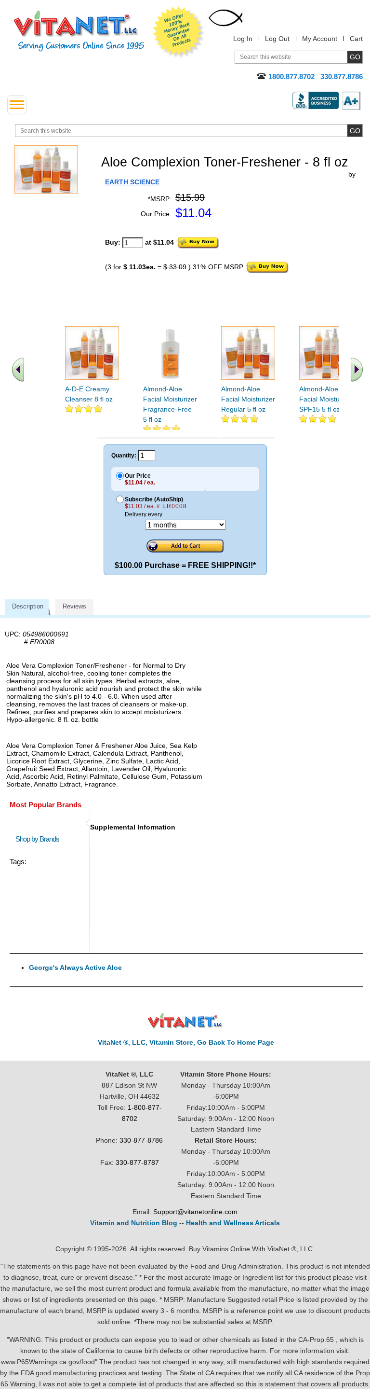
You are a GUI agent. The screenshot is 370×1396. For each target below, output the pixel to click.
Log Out (277, 38)
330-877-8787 (137, 1162)
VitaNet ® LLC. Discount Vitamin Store (185, 1021)
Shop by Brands (39, 839)
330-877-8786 (141, 1140)
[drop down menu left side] (16, 104)
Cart (356, 38)
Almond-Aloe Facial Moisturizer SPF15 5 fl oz (326, 399)
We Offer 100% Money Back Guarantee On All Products (178, 32)
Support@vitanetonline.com (195, 1212)
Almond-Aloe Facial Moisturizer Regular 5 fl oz (248, 399)
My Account (319, 38)
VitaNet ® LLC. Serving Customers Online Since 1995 (79, 31)
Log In (242, 38)
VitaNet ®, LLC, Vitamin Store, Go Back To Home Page (186, 1042)
